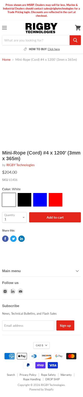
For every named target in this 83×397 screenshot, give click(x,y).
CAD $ (39, 345)
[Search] (75, 40)
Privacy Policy (28, 374)
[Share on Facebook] (5, 239)
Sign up (65, 325)
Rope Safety (48, 374)
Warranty (66, 374)
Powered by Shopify (41, 389)
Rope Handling (32, 379)
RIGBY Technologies (20, 165)
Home (6, 59)
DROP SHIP (52, 379)
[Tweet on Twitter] (13, 239)
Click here (54, 49)
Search (11, 374)
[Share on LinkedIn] (21, 239)
